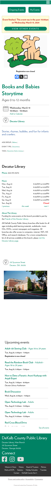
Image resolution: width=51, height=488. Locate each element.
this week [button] (25, 206)
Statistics (20, 470)
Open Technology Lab (19, 402)
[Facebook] (4, 461)
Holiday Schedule (32, 470)
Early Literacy (18, 151)
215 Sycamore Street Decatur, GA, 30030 (18, 263)
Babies (15, 142)
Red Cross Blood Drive (16, 422)
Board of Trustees (32, 467)
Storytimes (15, 147)
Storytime (10, 151)
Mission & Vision (10, 467)
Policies (43, 467)
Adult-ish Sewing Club (25, 348)
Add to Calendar (16, 114)
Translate (43, 470)
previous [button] (6, 206)
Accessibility (30, 479)
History (21, 467)
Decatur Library (17, 121)
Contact (16, 473)
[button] (48, 2)
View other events (25, 28)
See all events (44, 428)
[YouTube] (20, 461)
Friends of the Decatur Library (16, 219)
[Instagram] (12, 461)
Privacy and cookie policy (16, 479)
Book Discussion (13, 391)
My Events (35, 9)
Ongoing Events (16, 9)
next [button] (46, 206)
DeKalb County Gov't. (29, 473)
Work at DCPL (9, 470)
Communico (39, 479)
